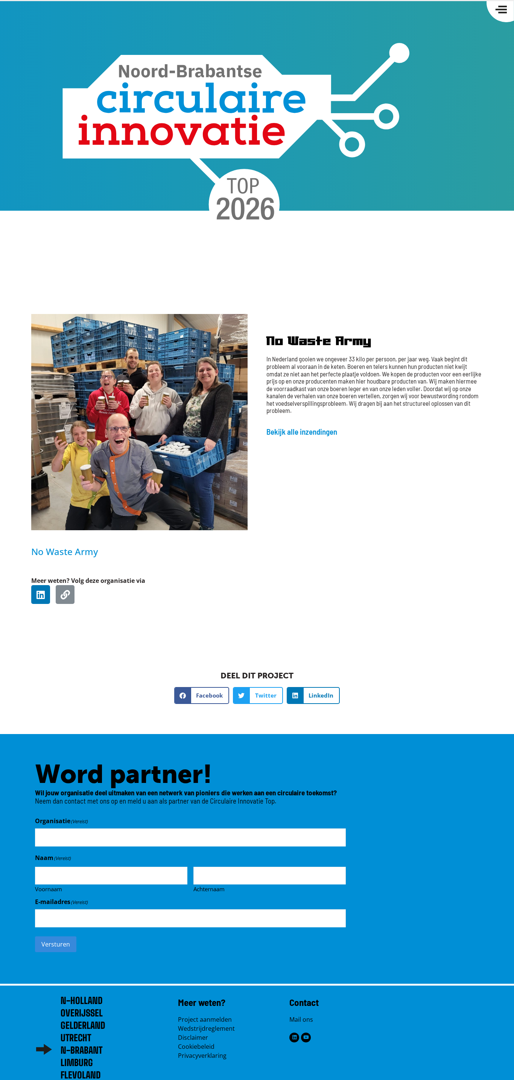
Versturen (55, 944)
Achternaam (209, 888)
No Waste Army (64, 551)
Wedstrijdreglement (206, 1028)
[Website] (65, 594)
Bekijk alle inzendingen (301, 431)
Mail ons (301, 1019)
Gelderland (83, 1025)
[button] (202, 695)
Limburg (77, 1062)
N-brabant (81, 1050)
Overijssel (82, 1012)
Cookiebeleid (196, 1046)
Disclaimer (193, 1037)
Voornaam (48, 888)
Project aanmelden (205, 1019)
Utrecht (76, 1037)
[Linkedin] (40, 594)
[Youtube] (306, 1037)
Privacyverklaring (202, 1055)
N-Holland (81, 1000)
